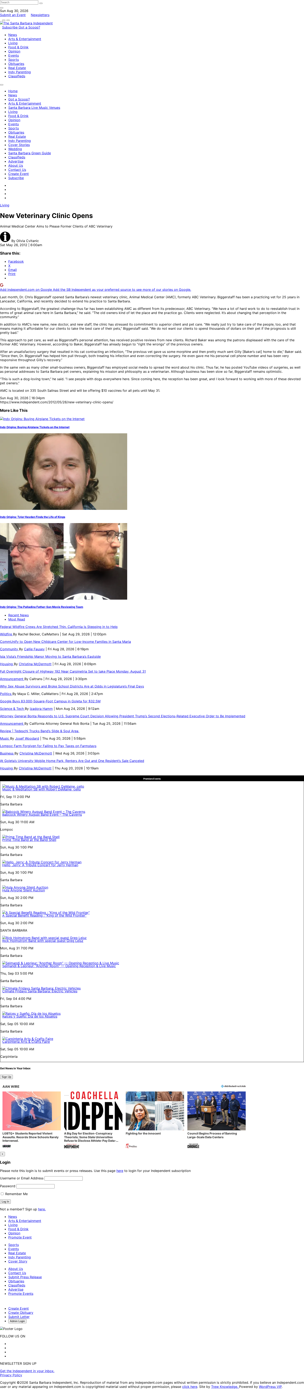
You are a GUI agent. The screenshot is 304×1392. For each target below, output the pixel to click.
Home (13, 91)
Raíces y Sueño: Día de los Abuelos (29, 1016)
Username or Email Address (21, 1178)
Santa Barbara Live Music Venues (34, 107)
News (12, 35)
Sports (13, 60)
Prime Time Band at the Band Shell (29, 840)
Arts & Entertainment (24, 39)
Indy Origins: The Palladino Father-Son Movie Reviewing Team (41, 607)
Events (13, 55)
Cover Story (17, 1261)
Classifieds (16, 76)
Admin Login (17, 1321)
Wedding (15, 149)
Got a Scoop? (29, 27)
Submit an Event (13, 15)
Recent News (18, 615)
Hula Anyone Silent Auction (23, 890)
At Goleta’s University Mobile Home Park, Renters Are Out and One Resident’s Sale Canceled (72, 761)
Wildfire (6, 634)
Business (7, 753)
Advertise (15, 161)
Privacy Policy (11, 1375)
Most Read (16, 619)
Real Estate (17, 68)
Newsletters (40, 15)
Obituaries (16, 64)
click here (189, 1387)
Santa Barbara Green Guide (29, 153)
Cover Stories (19, 145)
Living (13, 43)
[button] (31, 1120)
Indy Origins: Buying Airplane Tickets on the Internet (34, 427)
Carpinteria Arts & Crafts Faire (26, 1042)
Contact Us (17, 170)
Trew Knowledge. (225, 1387)
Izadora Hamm (41, 709)
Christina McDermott (35, 664)
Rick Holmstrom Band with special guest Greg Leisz (42, 941)
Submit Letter (19, 1317)
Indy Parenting (19, 72)
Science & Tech (12, 709)
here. (42, 1209)
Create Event (18, 174)
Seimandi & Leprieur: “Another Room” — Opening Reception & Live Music (59, 966)
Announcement (12, 679)
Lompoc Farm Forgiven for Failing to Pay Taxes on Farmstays (48, 746)
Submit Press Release (25, 1277)
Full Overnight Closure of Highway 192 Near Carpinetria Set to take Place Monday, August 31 (73, 671)
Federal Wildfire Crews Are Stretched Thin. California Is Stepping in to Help (59, 627)
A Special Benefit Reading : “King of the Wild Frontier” (44, 915)
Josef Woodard (27, 738)
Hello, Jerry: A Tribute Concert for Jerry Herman (40, 865)
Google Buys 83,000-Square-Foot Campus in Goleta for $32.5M (50, 701)
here (119, 1171)
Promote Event (20, 1237)
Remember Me (16, 1194)
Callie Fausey (34, 649)
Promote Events (20, 1293)
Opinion (14, 51)
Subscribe (10, 27)
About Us (15, 165)
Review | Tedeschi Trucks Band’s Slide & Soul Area (39, 731)
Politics (6, 694)
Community (9, 649)
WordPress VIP (270, 1387)
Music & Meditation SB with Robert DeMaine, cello (41, 789)
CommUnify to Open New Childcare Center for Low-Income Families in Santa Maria (65, 642)
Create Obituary (20, 1313)
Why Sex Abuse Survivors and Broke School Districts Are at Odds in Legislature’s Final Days (72, 686)
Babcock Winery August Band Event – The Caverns (42, 814)
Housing (7, 664)
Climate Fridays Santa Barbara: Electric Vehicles (39, 991)
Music (5, 738)
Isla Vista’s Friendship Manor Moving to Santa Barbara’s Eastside (50, 656)
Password (7, 1186)
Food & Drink (18, 47)
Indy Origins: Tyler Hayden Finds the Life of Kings (32, 517)
